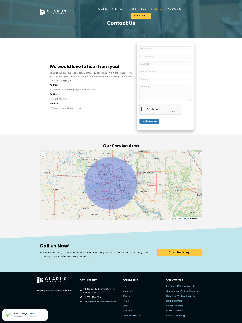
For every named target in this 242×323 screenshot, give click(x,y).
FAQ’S (133, 9)
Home (126, 286)
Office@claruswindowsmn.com (100, 301)
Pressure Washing (175, 315)
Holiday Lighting (174, 300)
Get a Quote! (140, 15)
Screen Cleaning (174, 305)
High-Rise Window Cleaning (180, 295)
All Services (118, 9)
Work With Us (174, 9)
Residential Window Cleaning (181, 286)
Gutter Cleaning (174, 310)
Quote (126, 295)
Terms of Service (132, 315)
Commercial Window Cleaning (182, 291)
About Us (102, 9)
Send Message (149, 121)
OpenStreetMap (183, 218)
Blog (143, 9)
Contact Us (156, 9)
